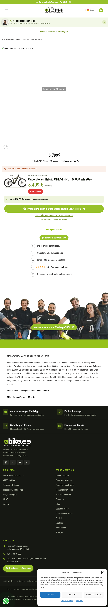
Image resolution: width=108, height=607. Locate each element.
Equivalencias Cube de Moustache (54, 220)
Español (92, 10)
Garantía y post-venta (65, 485)
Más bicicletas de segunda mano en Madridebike (28, 390)
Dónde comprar (62, 475)
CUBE (5, 499)
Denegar (72, 595)
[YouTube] (20, 462)
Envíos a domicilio (63, 494)
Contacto (60, 499)
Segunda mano (62, 509)
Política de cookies (67, 601)
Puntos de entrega (64, 480)
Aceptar (50, 595)
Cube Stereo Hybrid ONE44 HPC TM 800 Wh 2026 (60, 179)
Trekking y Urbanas (11, 485)
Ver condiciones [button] (104, 22)
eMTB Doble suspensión (13, 475)
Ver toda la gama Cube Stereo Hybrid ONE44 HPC (54, 215)
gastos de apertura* (69, 161)
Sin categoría (63, 32)
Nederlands (61, 528)
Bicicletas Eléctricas (47, 32)
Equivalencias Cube (64, 513)
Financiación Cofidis (64, 490)
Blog (58, 504)
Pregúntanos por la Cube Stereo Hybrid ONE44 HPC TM (56, 208)
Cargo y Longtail (10, 494)
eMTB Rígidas (9, 480)
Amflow (6, 504)
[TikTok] (27, 462)
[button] (102, 572)
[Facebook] (13, 462)
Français (59, 532)
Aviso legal (79, 601)
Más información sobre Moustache (22, 397)
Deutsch (59, 523)
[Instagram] (6, 462)
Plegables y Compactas (13, 490)
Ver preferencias (94, 595)
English (59, 518)
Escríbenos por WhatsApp (20, 568)
